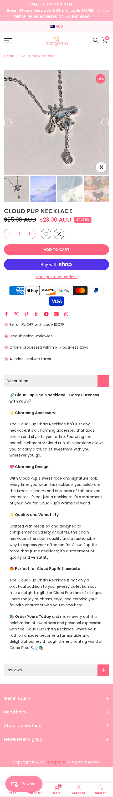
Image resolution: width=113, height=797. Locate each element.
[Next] (105, 123)
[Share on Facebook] (6, 314)
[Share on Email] (56, 314)
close (104, 10)
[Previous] (8, 123)
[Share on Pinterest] (26, 314)
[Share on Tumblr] (36, 314)
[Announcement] (51, 10)
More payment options (56, 276)
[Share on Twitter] (16, 314)
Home (9, 56)
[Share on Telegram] (46, 314)
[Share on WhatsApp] (66, 314)
